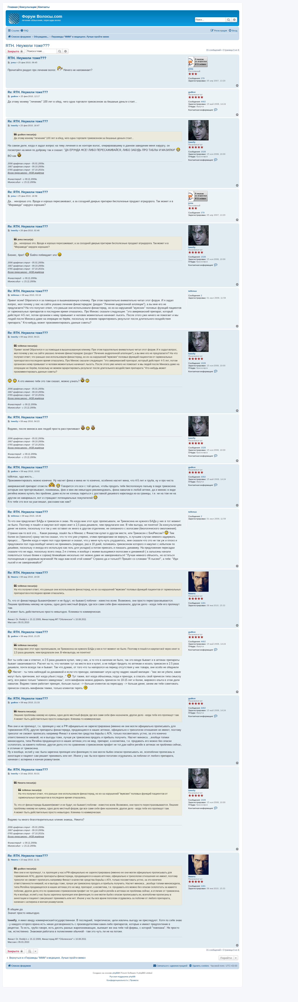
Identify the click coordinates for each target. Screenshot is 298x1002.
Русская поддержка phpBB (122, 976)
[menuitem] (24, 30)
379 (203, 78)
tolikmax (192, 291)
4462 (203, 101)
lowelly (191, 142)
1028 (203, 152)
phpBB (116, 973)
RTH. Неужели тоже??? (27, 45)
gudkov (192, 92)
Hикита (191, 593)
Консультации (27, 7)
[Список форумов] (14, 17)
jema (190, 69)
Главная (13, 7)
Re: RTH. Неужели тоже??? (28, 92)
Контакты (43, 7)
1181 (203, 603)
